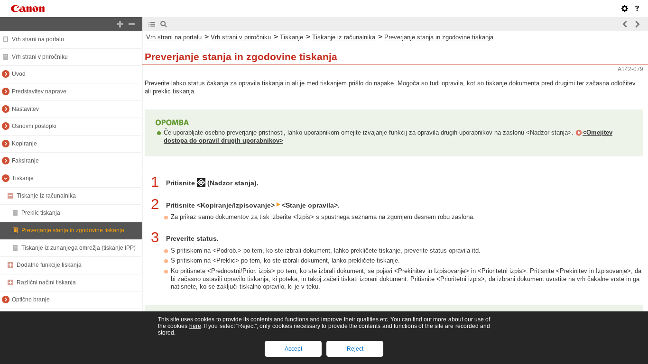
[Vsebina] (152, 24)
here (195, 326)
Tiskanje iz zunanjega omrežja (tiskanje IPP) (78, 248)
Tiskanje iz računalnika (46, 195)
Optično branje (31, 299)
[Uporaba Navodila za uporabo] (637, 8)
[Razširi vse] (120, 24)
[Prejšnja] (625, 24)
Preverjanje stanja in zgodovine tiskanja (72, 230)
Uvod (19, 74)
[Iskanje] (163, 24)
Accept (293, 349)
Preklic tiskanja (40, 212)
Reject (355, 349)
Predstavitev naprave (39, 91)
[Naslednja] (637, 24)
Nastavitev (25, 109)
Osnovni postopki (34, 126)
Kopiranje (24, 143)
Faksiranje (25, 160)
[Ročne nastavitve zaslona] (625, 8)
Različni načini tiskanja (46, 282)
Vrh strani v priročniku (40, 57)
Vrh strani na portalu (38, 39)
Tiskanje (23, 178)
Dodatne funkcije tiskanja (49, 265)
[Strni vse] (132, 24)
